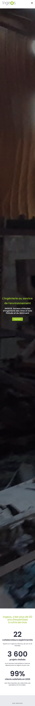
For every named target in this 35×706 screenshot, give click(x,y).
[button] (32, 3)
